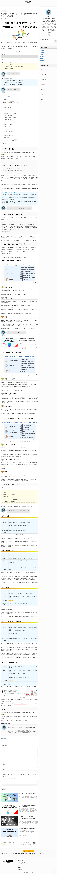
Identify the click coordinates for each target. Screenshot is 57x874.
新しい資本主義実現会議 (6, 231)
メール (3, 764)
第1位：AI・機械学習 (9, 115)
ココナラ (16, 699)
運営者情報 (19, 869)
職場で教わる (6, 137)
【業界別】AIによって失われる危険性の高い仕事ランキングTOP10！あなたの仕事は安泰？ (27, 818)
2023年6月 (42, 62)
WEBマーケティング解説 (45, 82)
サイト (3, 769)
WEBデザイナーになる (45, 71)
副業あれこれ (19, 4)
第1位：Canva (8, 107)
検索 (55, 41)
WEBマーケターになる (45, 76)
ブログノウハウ (10, 4)
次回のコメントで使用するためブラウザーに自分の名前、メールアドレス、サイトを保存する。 (19, 774)
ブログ (42, 92)
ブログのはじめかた (44, 97)
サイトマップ (19, 865)
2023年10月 (42, 54)
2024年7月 (42, 52)
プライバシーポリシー (21, 862)
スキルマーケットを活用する (10, 140)
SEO (41, 69)
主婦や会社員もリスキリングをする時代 (11, 102)
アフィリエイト (43, 87)
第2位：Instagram (8, 109)
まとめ (4, 143)
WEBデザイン (37, 4)
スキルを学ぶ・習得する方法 (9, 131)
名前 (3, 759)
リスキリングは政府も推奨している (10, 101)
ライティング (43, 99)
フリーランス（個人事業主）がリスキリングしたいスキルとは (16, 122)
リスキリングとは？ (7, 99)
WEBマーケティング (28, 4)
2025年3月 (42, 50)
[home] (8, 734)
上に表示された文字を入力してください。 (9, 778)
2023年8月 (42, 58)
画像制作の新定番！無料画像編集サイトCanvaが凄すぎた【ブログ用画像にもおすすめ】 (28, 340)
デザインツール (43, 89)
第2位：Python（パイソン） (10, 117)
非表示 (8, 96)
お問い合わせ (46, 4)
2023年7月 (42, 60)
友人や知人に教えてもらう (9, 135)
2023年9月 (42, 56)
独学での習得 (6, 134)
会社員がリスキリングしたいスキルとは (12, 113)
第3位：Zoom (8, 111)
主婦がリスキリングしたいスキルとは (11, 105)
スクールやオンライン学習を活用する (11, 139)
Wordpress (43, 84)
